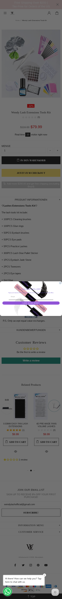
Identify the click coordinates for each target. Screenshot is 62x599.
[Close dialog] (60, 283)
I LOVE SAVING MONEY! (31, 303)
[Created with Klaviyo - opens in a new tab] (31, 317)
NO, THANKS (31, 307)
